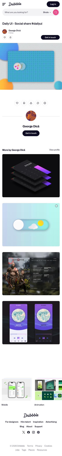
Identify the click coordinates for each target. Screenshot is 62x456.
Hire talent (26, 422)
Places (31, 450)
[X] (23, 432)
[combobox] (21, 12)
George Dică (15, 30)
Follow (11, 33)
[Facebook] (28, 432)
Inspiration (38, 422)
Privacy (38, 446)
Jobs (17, 450)
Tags (24, 450)
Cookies (48, 446)
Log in (53, 4)
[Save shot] (10, 37)
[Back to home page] (15, 4)
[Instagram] (33, 432)
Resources (42, 450)
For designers (11, 422)
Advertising (51, 422)
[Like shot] (4, 37)
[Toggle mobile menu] (4, 4)
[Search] (56, 12)
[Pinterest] (38, 432)
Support (38, 426)
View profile (54, 149)
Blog (22, 426)
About (29, 426)
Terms (30, 446)
